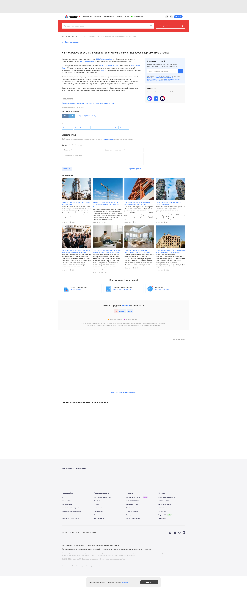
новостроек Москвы (87, 61)
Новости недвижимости (166, 497)
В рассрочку (130, 515)
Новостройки (87, 16)
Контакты (75, 532)
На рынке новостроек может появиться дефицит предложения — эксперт (76, 251)
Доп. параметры (164, 26)
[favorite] (171, 16)
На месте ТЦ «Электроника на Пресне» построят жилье (76, 203)
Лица (102, 70)
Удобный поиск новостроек (74, 26)
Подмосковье (67, 504)
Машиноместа (67, 515)
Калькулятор (76, 289)
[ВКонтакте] (65, 116)
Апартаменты (99, 518)
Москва (64, 497)
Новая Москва (67, 501)
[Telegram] (72, 116)
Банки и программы (133, 518)
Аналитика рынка (164, 504)
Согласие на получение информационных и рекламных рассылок (127, 549)
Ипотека (119, 16)
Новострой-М (66, 36)
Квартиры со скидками (102, 497)
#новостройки (113, 128)
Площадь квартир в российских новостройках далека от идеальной (137, 251)
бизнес (130, 311)
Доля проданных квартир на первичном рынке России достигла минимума (170, 251)
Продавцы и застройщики (71, 518)
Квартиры (97, 16)
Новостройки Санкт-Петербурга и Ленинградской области (83, 566)
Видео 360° (164, 515)
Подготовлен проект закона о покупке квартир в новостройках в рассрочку (107, 251)
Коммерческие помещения (71, 511)
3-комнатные (98, 515)
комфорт (122, 311)
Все (116, 311)
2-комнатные (98, 511)
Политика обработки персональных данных (103, 545)
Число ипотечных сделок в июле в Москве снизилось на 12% (168, 203)
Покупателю (162, 508)
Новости (74, 36)
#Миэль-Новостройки (82, 128)
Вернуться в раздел (72, 42)
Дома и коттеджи (108, 16)
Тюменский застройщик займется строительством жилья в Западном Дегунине (106, 204)
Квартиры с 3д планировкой (123, 289)
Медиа (126, 16)
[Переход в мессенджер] (184, 532)
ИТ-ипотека (130, 508)
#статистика (124, 128)
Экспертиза (162, 511)
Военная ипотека (132, 504)
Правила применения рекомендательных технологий (81, 549)
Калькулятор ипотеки (136, 497)
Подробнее (124, 582)
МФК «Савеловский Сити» (109, 66)
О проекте (65, 532)
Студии (96, 504)
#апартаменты (67, 128)
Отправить (67, 169)
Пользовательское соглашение (73, 545)
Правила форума (135, 169)
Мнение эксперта (164, 501)
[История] (167, 16)
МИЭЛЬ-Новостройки (104, 59)
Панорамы (162, 518)
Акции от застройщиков (70, 508)
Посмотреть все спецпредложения (123, 392)
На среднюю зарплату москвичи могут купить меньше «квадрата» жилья (88, 103)
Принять (149, 582)
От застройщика (132, 511)
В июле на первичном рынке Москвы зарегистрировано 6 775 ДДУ (137, 203)
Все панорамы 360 (162, 289)
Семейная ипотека (132, 501)
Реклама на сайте (89, 532)
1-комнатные (98, 508)
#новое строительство (98, 128)
